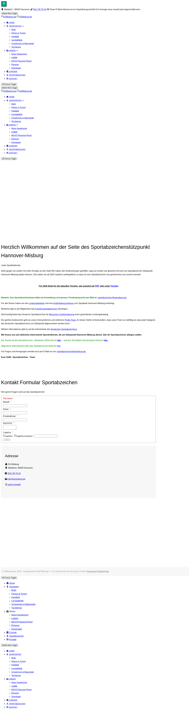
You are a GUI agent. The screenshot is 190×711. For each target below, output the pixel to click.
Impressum (92, 571)
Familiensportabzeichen (46, 309)
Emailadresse (9, 416)
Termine (114, 286)
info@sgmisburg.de (16, 479)
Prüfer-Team (70, 320)
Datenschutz (103, 571)
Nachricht (7, 423)
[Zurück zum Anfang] (4, 4)
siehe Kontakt (14, 484)
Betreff (6, 402)
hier (59, 340)
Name (6, 409)
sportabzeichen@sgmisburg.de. (112, 297)
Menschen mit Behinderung (61, 314)
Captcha (7, 432)
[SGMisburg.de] (16, 17)
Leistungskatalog (36, 303)
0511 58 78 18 (39, 9)
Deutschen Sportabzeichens (64, 329)
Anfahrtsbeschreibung (63, 303)
